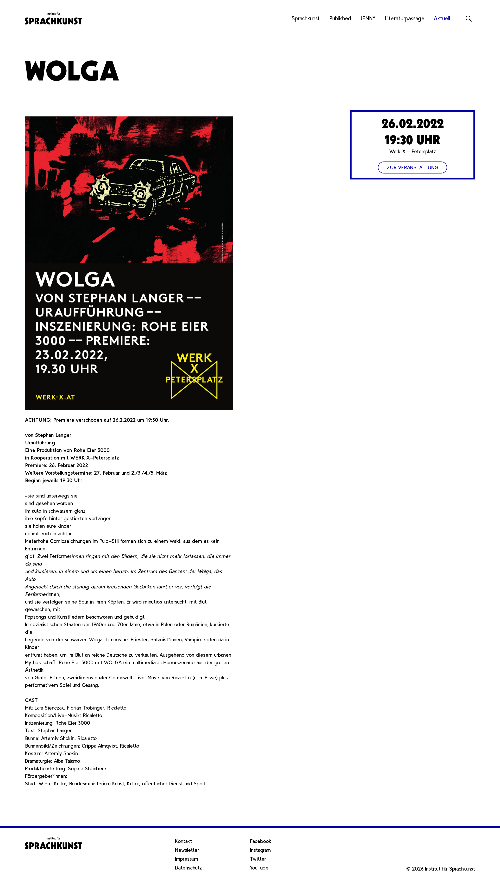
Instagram (260, 850)
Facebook (260, 841)
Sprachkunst (306, 18)
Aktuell (442, 18)
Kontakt (183, 841)
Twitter (258, 859)
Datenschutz (188, 868)
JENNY (367, 18)
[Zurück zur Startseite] (53, 18)
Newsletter (187, 850)
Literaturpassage (404, 18)
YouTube (259, 868)
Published (340, 18)
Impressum (186, 859)
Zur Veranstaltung (412, 167)
